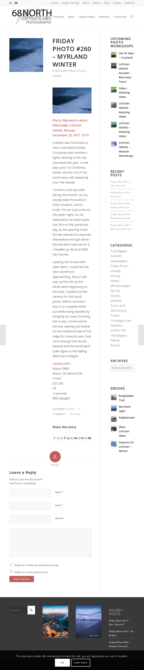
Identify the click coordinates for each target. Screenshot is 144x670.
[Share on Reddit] (79, 438)
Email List (130, 2)
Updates (116, 325)
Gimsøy (115, 271)
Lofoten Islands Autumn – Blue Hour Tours (125, 72)
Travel (114, 315)
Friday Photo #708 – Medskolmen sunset (121, 216)
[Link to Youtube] (16, 3)
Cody (77, 414)
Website (59, 518)
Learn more (80, 662)
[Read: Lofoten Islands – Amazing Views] (113, 105)
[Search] (131, 17)
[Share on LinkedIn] (68, 438)
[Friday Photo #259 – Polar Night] (3, 335)
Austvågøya (118, 251)
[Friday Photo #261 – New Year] (141, 335)
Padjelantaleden (129, 417)
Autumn (116, 256)
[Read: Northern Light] (113, 408)
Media (114, 281)
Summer (116, 301)
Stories (115, 296)
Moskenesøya (120, 286)
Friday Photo (77, 70)
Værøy (115, 340)
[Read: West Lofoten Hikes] (113, 428)
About (86, 2)
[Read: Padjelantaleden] (113, 419)
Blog (106, 2)
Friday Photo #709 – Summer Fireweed (121, 205)
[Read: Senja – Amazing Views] (113, 89)
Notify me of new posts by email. (31, 572)
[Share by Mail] (82, 438)
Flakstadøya (60, 70)
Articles (96, 2)
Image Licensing (70, 2)
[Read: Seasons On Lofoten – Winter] (113, 444)
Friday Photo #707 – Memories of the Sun (121, 227)
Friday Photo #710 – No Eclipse (121, 194)
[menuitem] (55, 3)
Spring (115, 291)
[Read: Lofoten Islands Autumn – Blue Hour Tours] (113, 65)
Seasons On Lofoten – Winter (126, 447)
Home (55, 2)
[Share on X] (58, 438)
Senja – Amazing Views (124, 92)
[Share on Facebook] (54, 438)
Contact (117, 2)
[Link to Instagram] (10, 3)
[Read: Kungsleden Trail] (113, 397)
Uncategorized (120, 320)
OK (62, 662)
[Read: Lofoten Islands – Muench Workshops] (113, 144)
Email (59, 505)
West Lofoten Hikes (124, 431)
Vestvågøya (118, 335)
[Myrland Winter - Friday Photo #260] (26, 55)
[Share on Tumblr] (72, 438)
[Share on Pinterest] (65, 438)
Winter (56, 76)
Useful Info (118, 330)
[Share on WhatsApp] (61, 438)
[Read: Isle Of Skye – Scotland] (113, 54)
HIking (115, 276)
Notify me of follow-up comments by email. (37, 565)
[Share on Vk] (75, 438)
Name (59, 492)
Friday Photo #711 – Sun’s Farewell (121, 183)
